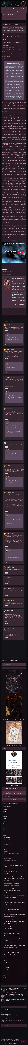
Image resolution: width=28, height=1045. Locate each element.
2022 (4, 811)
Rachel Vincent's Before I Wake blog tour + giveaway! (14, 878)
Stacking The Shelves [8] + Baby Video (11, 909)
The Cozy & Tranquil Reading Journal (14, 745)
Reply (6, 330)
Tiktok (15, 304)
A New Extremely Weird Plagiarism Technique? (13, 863)
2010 (4, 975)
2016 (4, 825)
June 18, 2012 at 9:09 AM (10, 349)
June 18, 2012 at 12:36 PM (10, 442)
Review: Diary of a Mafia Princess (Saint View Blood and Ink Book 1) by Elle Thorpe (16, 989)
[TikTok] (22, 1)
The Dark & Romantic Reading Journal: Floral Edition (14, 694)
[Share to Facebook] (6, 269)
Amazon (8, 58)
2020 (4, 816)
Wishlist (23, 8)
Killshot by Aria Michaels (5, 1009)
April (5, 962)
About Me (10, 8)
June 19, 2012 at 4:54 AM (10, 600)
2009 (4, 977)
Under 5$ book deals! (8, 899)
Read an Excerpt (14, 240)
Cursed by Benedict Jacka (9, 892)
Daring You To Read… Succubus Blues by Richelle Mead (15, 938)
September (6, 844)
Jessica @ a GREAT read (11, 491)
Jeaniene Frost (13, 273)
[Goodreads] (26, 1)
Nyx (7, 599)
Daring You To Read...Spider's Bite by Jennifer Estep (14, 914)
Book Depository (15, 58)
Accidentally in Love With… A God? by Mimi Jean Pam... (15, 950)
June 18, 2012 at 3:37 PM (10, 492)
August (5, 846)
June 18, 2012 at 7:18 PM (10, 567)
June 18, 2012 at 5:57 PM (12, 517)
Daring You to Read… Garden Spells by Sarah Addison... (15, 895)
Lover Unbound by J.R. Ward (9, 957)
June (5, 851)
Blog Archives (14, 803)
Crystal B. (8, 566)
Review (17, 273)
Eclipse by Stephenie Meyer (6, 1018)
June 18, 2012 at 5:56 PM (12, 425)
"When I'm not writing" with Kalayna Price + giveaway (14, 876)
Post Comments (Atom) (13, 660)
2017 (4, 823)
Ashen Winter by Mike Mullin (9, 916)
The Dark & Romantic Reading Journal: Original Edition (14, 719)
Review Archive (16, 8)
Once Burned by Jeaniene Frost (10, 24)
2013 (4, 833)
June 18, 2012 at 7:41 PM (10, 588)
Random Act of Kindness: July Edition (11, 853)
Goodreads (9, 11)
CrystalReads (9, 577)
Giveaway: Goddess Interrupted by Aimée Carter (13, 923)
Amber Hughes (9, 587)
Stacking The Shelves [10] (9, 855)
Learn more (14, 1043)
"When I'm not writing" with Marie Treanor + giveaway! (15, 919)
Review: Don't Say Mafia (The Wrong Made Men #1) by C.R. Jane (16, 1000)
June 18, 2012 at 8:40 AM (10, 325)
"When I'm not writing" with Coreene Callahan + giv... (14, 945)
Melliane (8, 465)
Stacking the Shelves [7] (8, 928)
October (5, 842)
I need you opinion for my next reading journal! (15, 994)
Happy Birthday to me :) (8, 930)
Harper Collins (6, 273)
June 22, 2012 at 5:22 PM (10, 628)
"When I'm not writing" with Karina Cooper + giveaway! (15, 902)
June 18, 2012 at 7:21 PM (10, 578)
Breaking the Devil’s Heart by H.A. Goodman (12, 907)
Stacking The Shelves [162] (6, 1014)
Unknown (8, 324)
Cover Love (6, 869)
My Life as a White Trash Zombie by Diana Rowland (14, 921)
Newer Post (5, 317)
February (6, 967)
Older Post (23, 317)
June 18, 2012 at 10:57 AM (10, 377)
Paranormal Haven (9, 386)
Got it (24, 1041)
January (5, 969)
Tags (9, 803)
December (6, 837)
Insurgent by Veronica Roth (9, 911)
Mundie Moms (9, 348)
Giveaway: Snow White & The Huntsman (12, 954)
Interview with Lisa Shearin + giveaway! (12, 933)
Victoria (8, 441)
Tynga (10, 335)
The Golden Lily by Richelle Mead (10, 947)
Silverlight (9, 627)
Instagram (19, 304)
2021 (4, 814)
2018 (4, 821)
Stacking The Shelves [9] (9, 888)
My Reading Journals (17, 11)
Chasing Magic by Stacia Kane (10, 897)
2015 (4, 828)
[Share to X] (5, 269)
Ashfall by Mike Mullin (8, 942)
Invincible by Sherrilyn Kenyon (10, 860)
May (5, 960)
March (5, 965)
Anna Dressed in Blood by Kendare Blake (12, 885)
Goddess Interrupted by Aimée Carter (11, 926)
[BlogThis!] (4, 269)
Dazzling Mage (10, 408)
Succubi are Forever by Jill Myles (10, 871)
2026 (4, 809)
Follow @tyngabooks (14, 785)
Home (4, 8)
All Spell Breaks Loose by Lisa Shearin (11, 935)
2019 (4, 818)
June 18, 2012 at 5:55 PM (12, 395)
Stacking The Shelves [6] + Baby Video (11, 952)
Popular (4, 803)
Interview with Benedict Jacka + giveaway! (12, 890)
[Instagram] (23, 1)
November (6, 839)
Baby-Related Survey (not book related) (11, 883)
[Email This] (2, 269)
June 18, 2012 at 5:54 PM (12, 337)
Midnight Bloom (10, 610)
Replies (7, 333)
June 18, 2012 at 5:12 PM (10, 533)
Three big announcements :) (9, 858)
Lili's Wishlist (6, 873)
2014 (4, 830)
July (4, 849)
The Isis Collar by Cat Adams (9, 880)
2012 (4, 835)
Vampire (21, 273)
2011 (4, 973)
